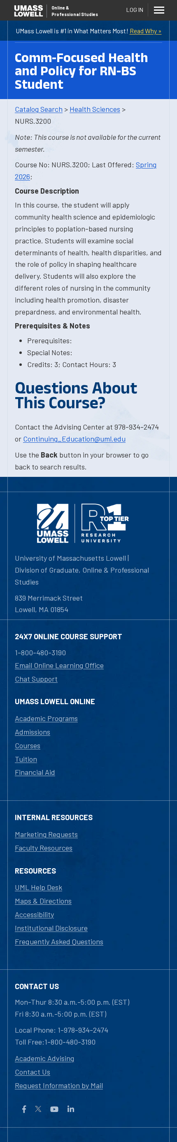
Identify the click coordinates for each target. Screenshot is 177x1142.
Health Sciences (95, 108)
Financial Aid (35, 772)
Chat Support (36, 678)
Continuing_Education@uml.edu (74, 438)
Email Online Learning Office (59, 665)
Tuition (26, 758)
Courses (27, 745)
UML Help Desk (38, 887)
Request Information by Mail (59, 1085)
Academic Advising (44, 1058)
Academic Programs (46, 718)
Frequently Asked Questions (59, 941)
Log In (134, 9)
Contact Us (32, 1071)
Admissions (32, 731)
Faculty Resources (43, 847)
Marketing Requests (46, 834)
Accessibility (34, 914)
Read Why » (146, 31)
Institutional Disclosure (51, 927)
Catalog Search (39, 108)
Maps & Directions (43, 900)
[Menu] (159, 10)
